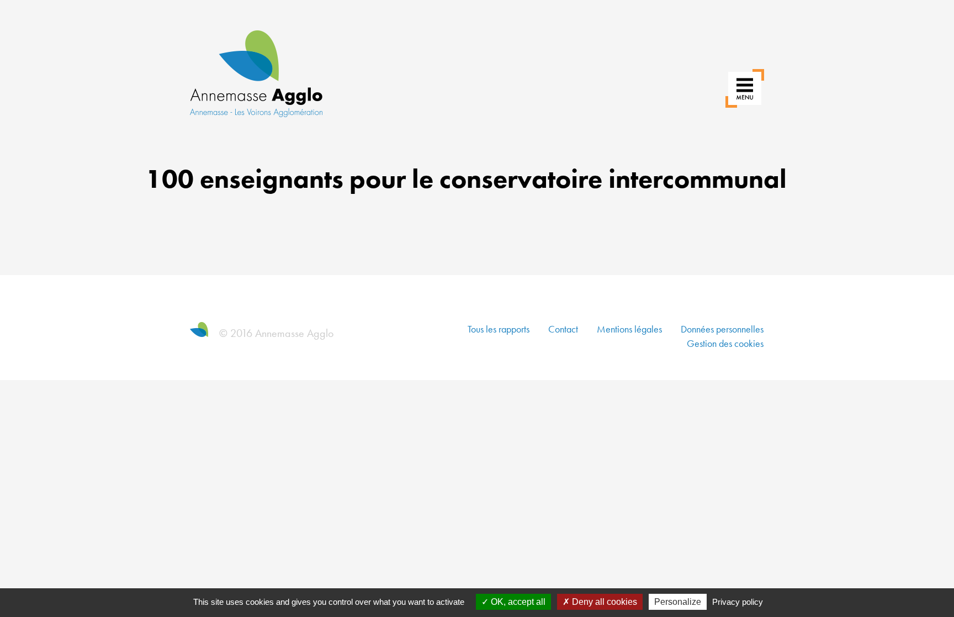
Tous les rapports (498, 329)
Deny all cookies (603, 602)
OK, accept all (517, 602)
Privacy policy (737, 602)
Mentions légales (629, 329)
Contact (563, 329)
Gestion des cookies (725, 343)
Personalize (677, 602)
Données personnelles (722, 329)
